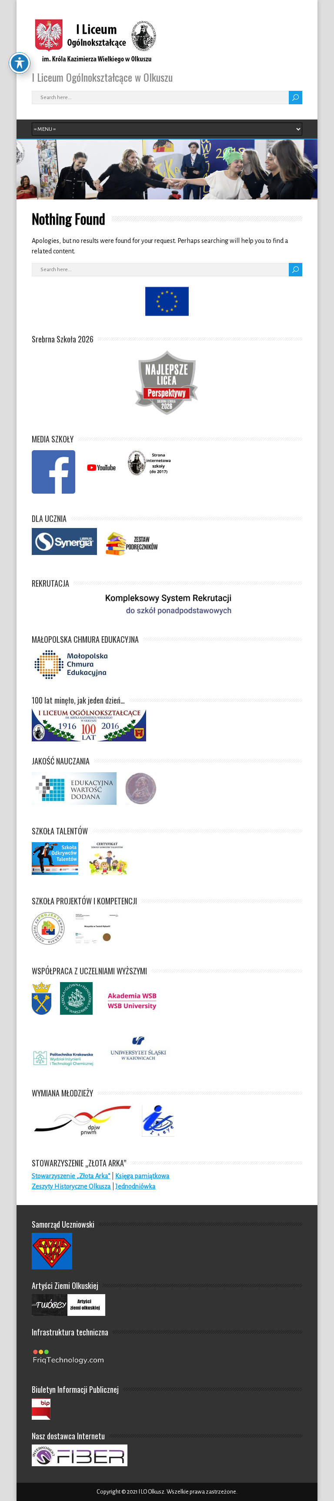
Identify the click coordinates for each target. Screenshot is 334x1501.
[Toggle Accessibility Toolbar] (19, 63)
